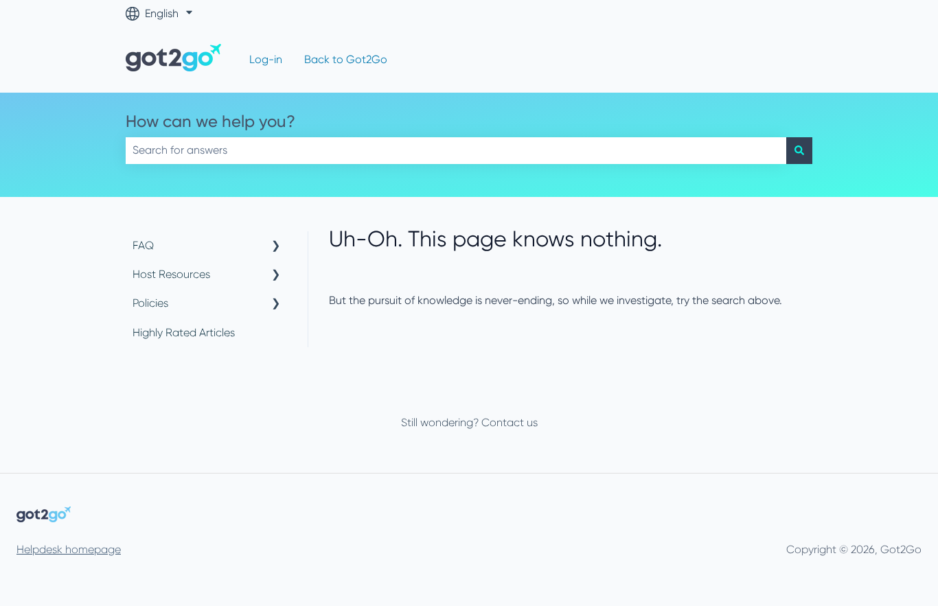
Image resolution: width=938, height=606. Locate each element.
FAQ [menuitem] (143, 245)
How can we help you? (210, 121)
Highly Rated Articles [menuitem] (184, 332)
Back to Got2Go (345, 59)
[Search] (799, 150)
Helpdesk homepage (68, 549)
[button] (276, 247)
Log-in (265, 59)
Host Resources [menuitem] (171, 274)
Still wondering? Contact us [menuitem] (469, 422)
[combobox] (456, 150)
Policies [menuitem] (150, 303)
